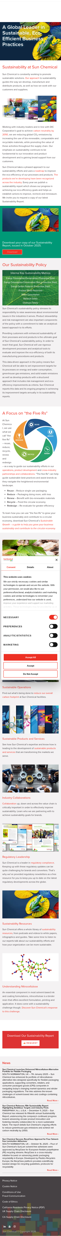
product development (26, 470)
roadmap (39, 170)
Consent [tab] (11, 567)
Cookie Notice (9, 1186)
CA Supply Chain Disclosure (16, 1217)
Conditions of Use (11, 1192)
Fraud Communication (13, 1196)
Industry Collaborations (16, 797)
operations (7, 470)
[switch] (53, 626)
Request (32, 1043)
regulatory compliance (42, 862)
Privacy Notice (9, 1180)
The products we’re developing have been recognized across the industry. (30, 178)
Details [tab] (30, 567)
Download (12, 252)
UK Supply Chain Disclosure (16, 1211)
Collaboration (9, 803)
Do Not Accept (30, 674)
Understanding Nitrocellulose (20, 986)
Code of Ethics (9, 1201)
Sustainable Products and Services (23, 738)
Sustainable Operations (16, 687)
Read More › (53, 1101)
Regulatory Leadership (16, 857)
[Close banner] (57, 560)
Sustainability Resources (17, 923)
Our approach (32, 78)
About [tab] (50, 567)
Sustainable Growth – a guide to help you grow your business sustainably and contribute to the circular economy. (29, 524)
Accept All (30, 657)
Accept (30, 665)
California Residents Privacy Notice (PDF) (23, 1207)
